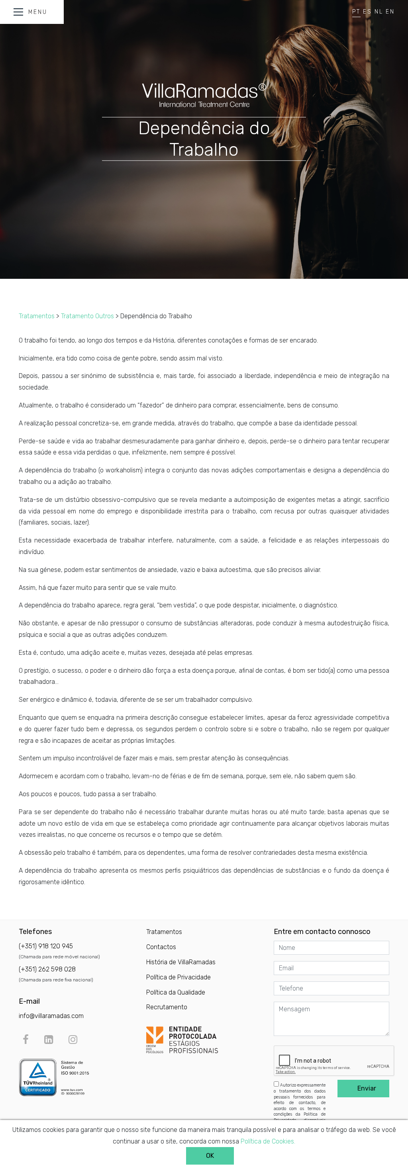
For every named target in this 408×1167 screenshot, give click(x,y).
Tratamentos (37, 316)
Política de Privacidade (178, 977)
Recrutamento (166, 1007)
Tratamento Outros (87, 316)
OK (210, 1155)
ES (367, 11)
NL (379, 11)
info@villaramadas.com (51, 1016)
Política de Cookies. (268, 1141)
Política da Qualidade (175, 992)
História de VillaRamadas (181, 962)
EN (390, 11)
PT (356, 11)
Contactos (161, 947)
